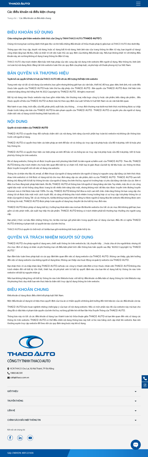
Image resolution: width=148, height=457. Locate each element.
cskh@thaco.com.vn (19, 378)
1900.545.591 (16, 373)
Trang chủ (11, 18)
